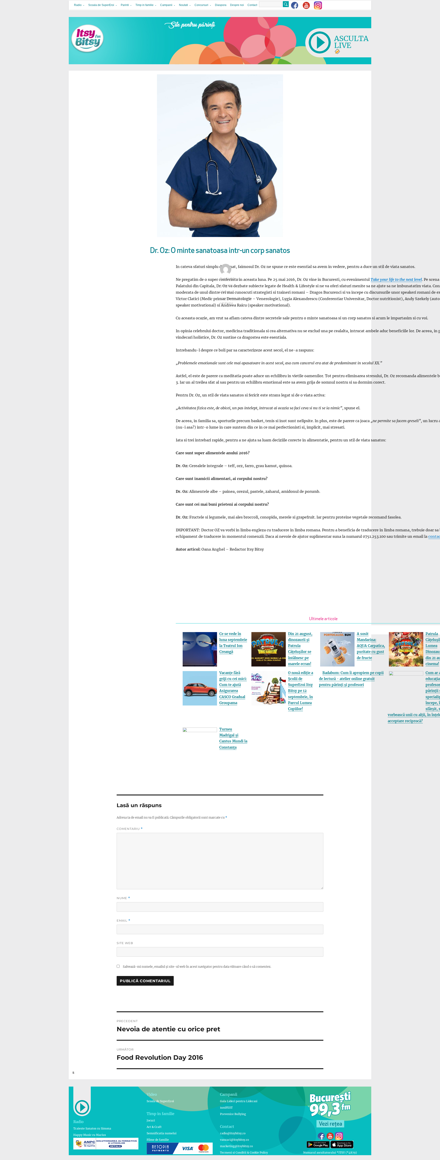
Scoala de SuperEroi (101, 5)
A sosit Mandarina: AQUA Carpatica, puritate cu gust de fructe (371, 646)
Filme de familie (158, 1139)
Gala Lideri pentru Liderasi (238, 1101)
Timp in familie (144, 5)
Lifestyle (225, 291)
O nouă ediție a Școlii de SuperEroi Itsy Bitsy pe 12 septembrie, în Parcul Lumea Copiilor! (300, 691)
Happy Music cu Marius (89, 1135)
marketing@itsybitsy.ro (236, 1146)
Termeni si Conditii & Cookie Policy (244, 1152)
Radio (78, 5)
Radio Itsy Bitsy (229, 279)
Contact (252, 5)
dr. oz (240, 298)
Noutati (183, 5)
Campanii (166, 5)
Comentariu (130, 829)
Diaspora (220, 5)
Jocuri (151, 1120)
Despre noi (237, 5)
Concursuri (201, 5)
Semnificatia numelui (161, 1133)
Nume (123, 898)
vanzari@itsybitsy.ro (234, 1139)
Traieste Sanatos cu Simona (92, 1128)
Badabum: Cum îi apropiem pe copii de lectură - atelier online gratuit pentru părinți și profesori (351, 679)
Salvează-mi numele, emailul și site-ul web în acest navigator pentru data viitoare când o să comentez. (197, 967)
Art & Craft (154, 1127)
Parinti (125, 5)
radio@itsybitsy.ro (232, 1133)
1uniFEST (226, 1107)
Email (123, 921)
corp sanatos (228, 298)
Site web (125, 943)
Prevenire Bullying (233, 1114)
